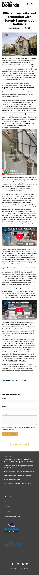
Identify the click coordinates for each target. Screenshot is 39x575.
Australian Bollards (22, 569)
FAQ (5, 501)
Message (5, 414)
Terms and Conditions (12, 517)
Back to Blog (21, 444)
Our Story (7, 512)
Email (4, 406)
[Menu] (36, 4)
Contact (7, 506)
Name (4, 398)
